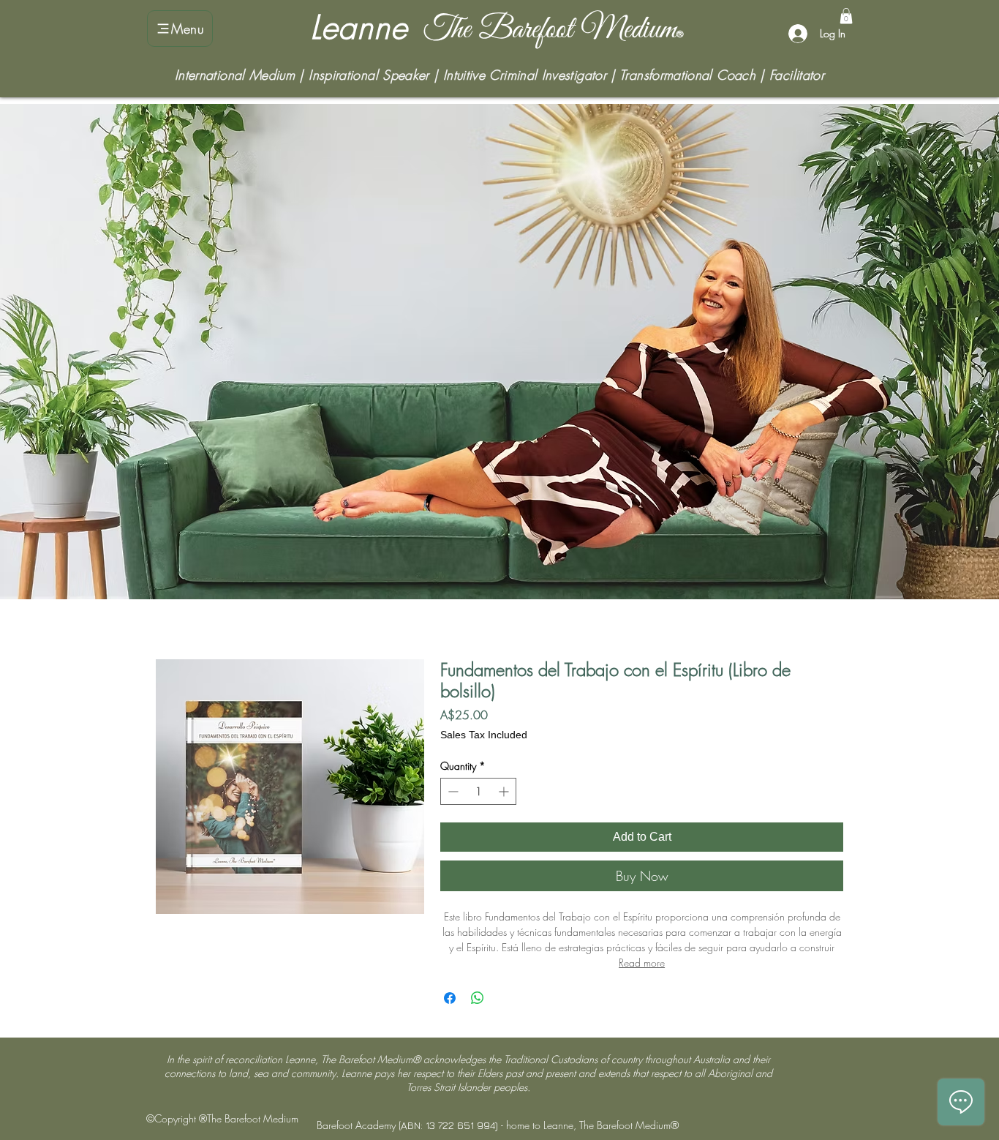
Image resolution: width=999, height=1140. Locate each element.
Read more (642, 963)
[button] (846, 16)
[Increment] (505, 791)
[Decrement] (451, 791)
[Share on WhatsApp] (477, 998)
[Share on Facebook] (450, 998)
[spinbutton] (478, 791)
